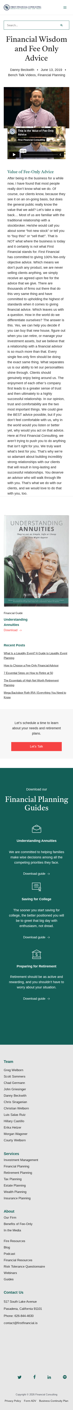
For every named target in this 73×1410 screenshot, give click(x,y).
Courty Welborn (15, 1140)
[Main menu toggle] (64, 7)
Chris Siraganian (15, 1102)
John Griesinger (15, 1089)
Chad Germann (14, 1083)
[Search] (61, 25)
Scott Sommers (14, 1076)
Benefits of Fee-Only (18, 1224)
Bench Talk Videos (22, 75)
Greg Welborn (13, 1070)
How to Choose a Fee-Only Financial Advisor (31, 665)
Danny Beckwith (15, 1095)
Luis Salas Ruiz (15, 1115)
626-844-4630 (24, 1316)
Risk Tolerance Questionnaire (24, 1266)
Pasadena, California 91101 (23, 1309)
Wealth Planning (15, 1192)
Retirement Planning (18, 1173)
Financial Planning (51, 75)
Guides (9, 1279)
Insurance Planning (17, 1198)
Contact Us (13, 1292)
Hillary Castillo (14, 1121)
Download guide (34, 873)
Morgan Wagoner (16, 1134)
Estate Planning (15, 1185)
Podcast (9, 1254)
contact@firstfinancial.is (21, 1323)
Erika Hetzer (12, 1127)
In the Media (12, 1230)
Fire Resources (14, 1241)
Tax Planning (13, 1179)
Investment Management (21, 1160)
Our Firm (10, 1217)
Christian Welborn (16, 1108)
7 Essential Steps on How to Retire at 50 (28, 673)
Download (10, 630)
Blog (7, 1247)
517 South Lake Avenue (20, 1301)
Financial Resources (18, 1260)
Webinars (10, 1273)
